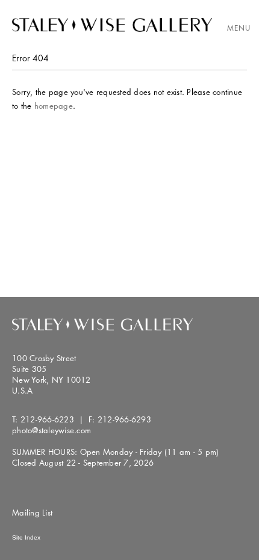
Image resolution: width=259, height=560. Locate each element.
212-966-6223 (47, 419)
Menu (239, 28)
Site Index (26, 537)
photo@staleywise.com (51, 430)
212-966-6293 (124, 419)
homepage (53, 105)
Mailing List (32, 512)
